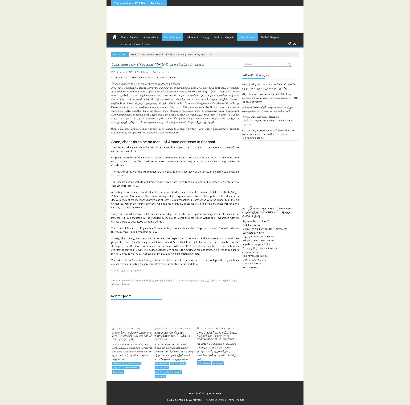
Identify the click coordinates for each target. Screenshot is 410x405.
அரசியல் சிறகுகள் (270, 37)
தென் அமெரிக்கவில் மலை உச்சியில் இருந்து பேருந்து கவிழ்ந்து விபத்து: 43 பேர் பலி (142, 282)
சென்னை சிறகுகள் (178, 363)
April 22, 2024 (163, 328)
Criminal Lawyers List (254, 259)
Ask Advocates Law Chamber (258, 240)
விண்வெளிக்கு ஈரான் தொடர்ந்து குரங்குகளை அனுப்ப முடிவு (207, 280)
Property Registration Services (259, 248)
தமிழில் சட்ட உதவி (251, 251)
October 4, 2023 (206, 328)
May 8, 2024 (119, 328)
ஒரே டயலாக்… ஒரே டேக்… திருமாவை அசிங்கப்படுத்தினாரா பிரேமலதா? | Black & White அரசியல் (267, 120)
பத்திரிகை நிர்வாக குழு (197, 37)
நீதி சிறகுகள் (118, 372)
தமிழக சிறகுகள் (247, 37)
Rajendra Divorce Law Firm (257, 221)
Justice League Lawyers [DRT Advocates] (265, 228)
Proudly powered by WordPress (184, 399)
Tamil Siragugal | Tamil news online (153, 72)
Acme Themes (236, 399)
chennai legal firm (137, 328)
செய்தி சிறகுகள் (172, 37)
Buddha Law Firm (251, 225)
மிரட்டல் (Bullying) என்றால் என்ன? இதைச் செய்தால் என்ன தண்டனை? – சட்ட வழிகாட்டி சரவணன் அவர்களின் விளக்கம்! (268, 133)
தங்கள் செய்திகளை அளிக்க (135, 43)
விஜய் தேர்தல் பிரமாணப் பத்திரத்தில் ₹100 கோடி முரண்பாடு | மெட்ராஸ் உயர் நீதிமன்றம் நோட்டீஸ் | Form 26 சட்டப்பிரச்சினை (270, 97)
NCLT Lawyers (250, 267)
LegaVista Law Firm (253, 232)
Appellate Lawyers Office (256, 244)
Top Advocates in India (255, 255)
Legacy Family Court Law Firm (258, 236)
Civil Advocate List (252, 263)
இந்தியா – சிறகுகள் (224, 37)
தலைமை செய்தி (151, 37)
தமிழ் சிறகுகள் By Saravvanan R (126, 367)
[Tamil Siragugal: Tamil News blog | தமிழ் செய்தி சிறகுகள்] (114, 37)
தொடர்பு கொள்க (129, 37)
